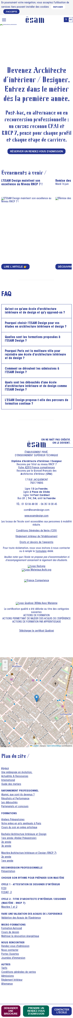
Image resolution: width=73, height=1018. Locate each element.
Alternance (7, 984)
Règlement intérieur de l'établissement (36, 536)
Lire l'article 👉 (15, 266)
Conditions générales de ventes (18, 972)
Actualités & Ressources (14, 776)
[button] (36, 698)
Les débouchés (9, 802)
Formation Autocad (11, 928)
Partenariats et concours (14, 806)
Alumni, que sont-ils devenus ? (18, 795)
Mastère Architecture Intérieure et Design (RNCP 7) (29, 853)
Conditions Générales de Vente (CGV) (36, 531)
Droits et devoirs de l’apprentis (36, 542)
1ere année (7, 861)
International (8, 780)
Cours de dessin (10, 932)
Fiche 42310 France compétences (36, 468)
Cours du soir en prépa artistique (19, 827)
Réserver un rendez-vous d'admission (36, 151)
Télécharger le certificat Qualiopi (36, 631)
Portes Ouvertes (10, 954)
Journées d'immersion (13, 958)
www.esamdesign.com (36, 516)
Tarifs (4, 968)
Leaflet (35, 745)
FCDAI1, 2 (6, 892)
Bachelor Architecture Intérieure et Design (23, 834)
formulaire (41, 551)
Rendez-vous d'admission (15, 946)
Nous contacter (9, 950)
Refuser (58, 7)
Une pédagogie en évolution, (16, 772)
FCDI (3, 888)
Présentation (8, 871)
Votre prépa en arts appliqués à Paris (21, 823)
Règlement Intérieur (11, 980)
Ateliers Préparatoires (13, 819)
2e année (6, 842)
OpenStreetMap (54, 745)
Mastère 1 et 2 (9, 907)
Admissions (7, 976)
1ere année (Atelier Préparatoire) (18, 838)
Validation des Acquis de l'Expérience (21, 918)
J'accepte (11, 12)
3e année (6, 846)
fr (66, 19)
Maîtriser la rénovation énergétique (20, 936)
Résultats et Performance (15, 798)
